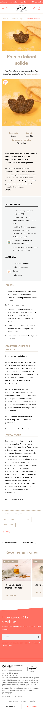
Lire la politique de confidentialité (13, 696)
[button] (5, 85)
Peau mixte (25, 519)
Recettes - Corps (17, 18)
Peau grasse (19, 514)
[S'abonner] (38, 636)
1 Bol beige (16, 271)
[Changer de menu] (2, 8)
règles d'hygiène (33, 74)
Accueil (5, 18)
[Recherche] (6, 8)
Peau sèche (8, 525)
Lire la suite (10, 595)
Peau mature (9, 519)
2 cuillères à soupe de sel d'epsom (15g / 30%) (22, 242)
